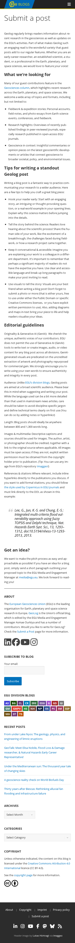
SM (60, 708)
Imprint (42, 910)
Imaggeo (42, 466)
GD (55, 703)
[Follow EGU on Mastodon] (45, 926)
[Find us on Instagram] (34, 642)
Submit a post (40, 916)
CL (20, 703)
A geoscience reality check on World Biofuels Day (34, 780)
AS (7, 703)
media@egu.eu (28, 577)
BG (14, 703)
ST (14, 714)
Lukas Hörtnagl (41, 935)
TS (20, 714)
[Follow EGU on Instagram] (23, 926)
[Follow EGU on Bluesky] (52, 926)
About (9, 910)
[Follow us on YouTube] (25, 642)
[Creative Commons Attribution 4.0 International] (7, 885)
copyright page (23, 875)
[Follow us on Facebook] (16, 642)
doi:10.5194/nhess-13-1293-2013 (40, 533)
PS (53, 708)
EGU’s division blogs (37, 382)
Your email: (11, 664)
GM (7, 708)
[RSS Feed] (60, 926)
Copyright (25, 910)
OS (47, 708)
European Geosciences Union (27, 604)
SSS (7, 714)
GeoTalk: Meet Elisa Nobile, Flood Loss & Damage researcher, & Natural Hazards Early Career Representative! (34, 752)
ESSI (42, 703)
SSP (67, 708)
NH (32, 708)
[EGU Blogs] (19, 7)
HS (25, 708)
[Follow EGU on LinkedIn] (15, 926)
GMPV (17, 708)
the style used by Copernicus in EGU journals (31, 487)
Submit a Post (25, 631)
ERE (34, 703)
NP (40, 708)
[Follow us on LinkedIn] (7, 642)
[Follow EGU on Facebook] (37, 926)
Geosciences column (16, 88)
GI (61, 703)
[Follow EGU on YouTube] (30, 926)
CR (27, 703)
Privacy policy (61, 910)
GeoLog (33, 613)
